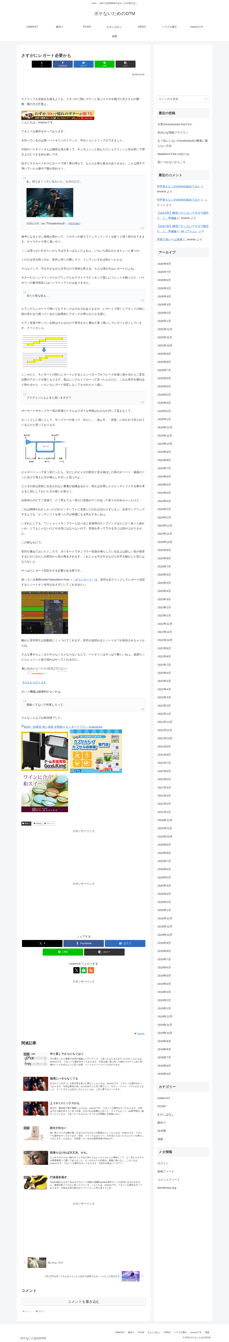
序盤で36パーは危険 (169, 239)
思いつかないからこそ (171, 162)
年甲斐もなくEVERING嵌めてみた (178, 186)
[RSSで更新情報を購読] (91, 970)
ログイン (163, 1163)
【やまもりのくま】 (34, 682)
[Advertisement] (83, 85)
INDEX (167, 1332)
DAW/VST (120, 1332)
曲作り (27, 823)
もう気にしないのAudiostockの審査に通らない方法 (182, 143)
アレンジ (50, 823)
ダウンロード (83, 579)
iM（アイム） (189, 231)
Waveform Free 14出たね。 (174, 154)
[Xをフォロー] (76, 970)
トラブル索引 (180, 1332)
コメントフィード (168, 1179)
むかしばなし (154, 1332)
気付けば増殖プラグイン (172, 132)
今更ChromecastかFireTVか (174, 124)
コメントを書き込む (84, 1302)
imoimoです (196, 1332)
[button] (126, 64)
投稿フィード (165, 1171)
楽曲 (207, 1332)
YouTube (73, 223)
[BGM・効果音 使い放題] (61, 726)
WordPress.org (166, 1187)
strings (39, 823)
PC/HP (141, 1332)
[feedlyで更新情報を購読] (84, 970)
